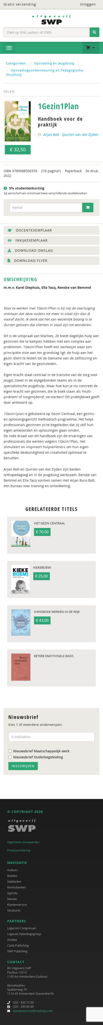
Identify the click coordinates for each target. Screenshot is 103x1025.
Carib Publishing (18, 945)
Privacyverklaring (18, 850)
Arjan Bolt (51, 134)
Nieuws (12, 899)
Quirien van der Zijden (80, 134)
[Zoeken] (94, 32)
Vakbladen (14, 881)
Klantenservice (17, 904)
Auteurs (12, 870)
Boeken (12, 876)
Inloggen (87, 4)
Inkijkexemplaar (31, 240)
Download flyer (30, 260)
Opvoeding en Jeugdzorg (54, 63)
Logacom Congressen (21, 928)
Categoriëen (16, 63)
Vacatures (14, 910)
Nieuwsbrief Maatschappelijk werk (41, 751)
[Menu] (9, 48)
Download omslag (33, 250)
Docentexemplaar (33, 230)
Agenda (12, 893)
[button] (90, 48)
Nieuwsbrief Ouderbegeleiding (38, 757)
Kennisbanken (16, 887)
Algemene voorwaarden (23, 842)
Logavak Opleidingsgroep (24, 934)
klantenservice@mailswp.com (33, 1011)
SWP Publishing (17, 951)
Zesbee (12, 940)
